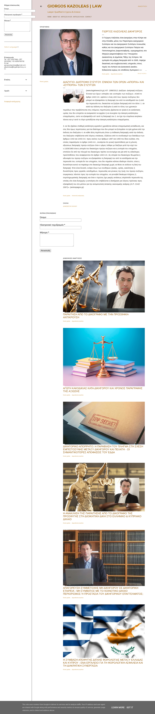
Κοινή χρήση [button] (105, 74)
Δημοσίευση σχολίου (117, 74)
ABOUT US (56, 17)
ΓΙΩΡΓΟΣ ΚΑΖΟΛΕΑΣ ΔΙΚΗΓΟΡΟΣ (122, 31)
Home (49, 17)
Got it (130, 707)
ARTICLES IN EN (78, 17)
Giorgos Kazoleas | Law (74, 6)
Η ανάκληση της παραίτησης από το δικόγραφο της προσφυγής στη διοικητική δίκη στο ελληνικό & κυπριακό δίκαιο (102, 516)
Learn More (118, 707)
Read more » (142, 73)
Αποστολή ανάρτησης (78, 195)
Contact (88, 17)
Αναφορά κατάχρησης (12, 102)
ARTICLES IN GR (66, 17)
